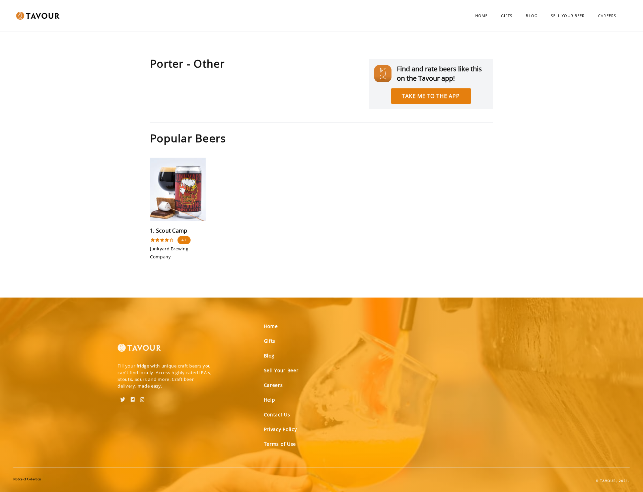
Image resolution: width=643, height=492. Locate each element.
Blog (531, 15)
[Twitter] (123, 397)
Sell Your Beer (568, 15)
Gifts (507, 15)
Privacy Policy (280, 429)
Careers (607, 15)
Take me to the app (430, 96)
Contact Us (277, 414)
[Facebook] (132, 397)
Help (269, 400)
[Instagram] (142, 397)
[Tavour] (139, 350)
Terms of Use (280, 444)
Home (481, 15)
